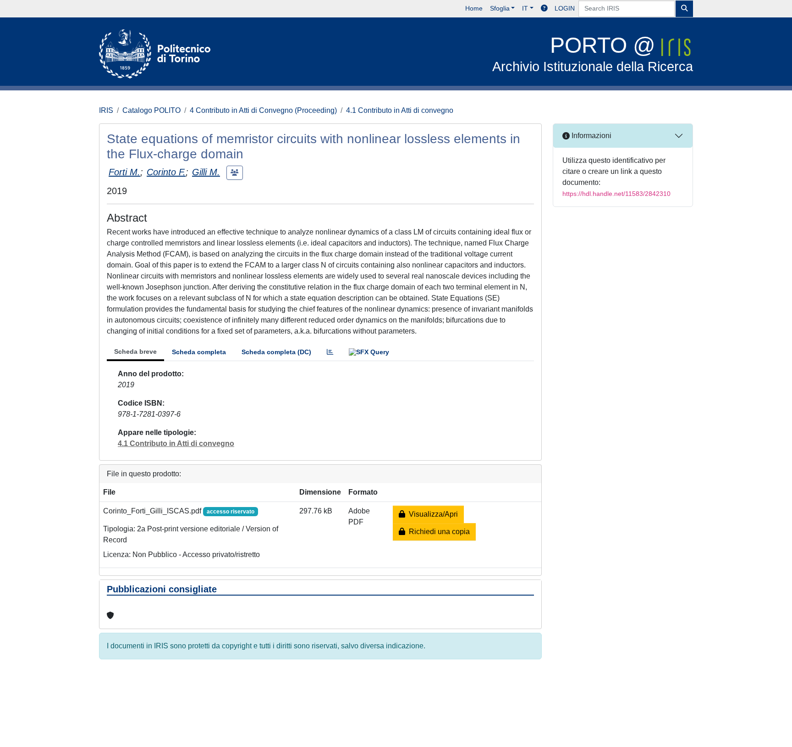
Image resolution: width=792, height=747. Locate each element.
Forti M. (124, 172)
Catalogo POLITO (151, 110)
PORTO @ (592, 53)
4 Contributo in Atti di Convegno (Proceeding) (263, 110)
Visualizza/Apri (431, 514)
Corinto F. (166, 172)
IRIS (106, 110)
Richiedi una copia (437, 531)
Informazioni (590, 135)
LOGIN (565, 8)
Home (474, 8)
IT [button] (525, 8)
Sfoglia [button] (500, 8)
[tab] (330, 352)
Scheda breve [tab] (135, 351)
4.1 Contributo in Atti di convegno (399, 110)
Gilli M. (206, 172)
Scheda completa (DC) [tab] (276, 352)
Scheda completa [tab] (199, 352)
